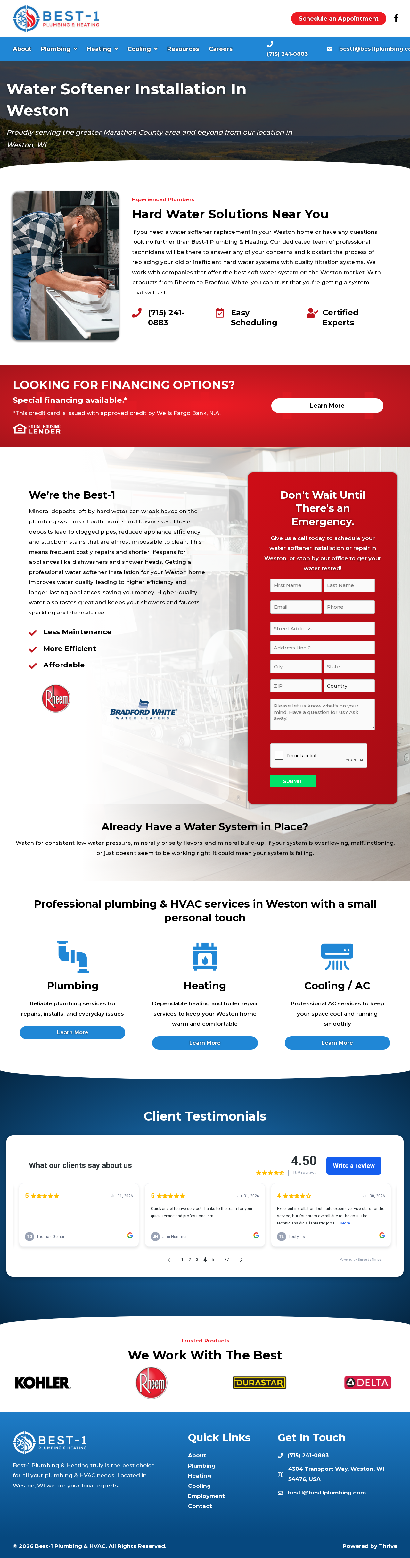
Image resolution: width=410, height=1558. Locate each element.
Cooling (199, 1486)
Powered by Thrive (370, 1546)
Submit (293, 781)
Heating (199, 1475)
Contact (200, 1506)
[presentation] (319, 755)
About (197, 1455)
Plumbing (202, 1465)
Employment (206, 1496)
